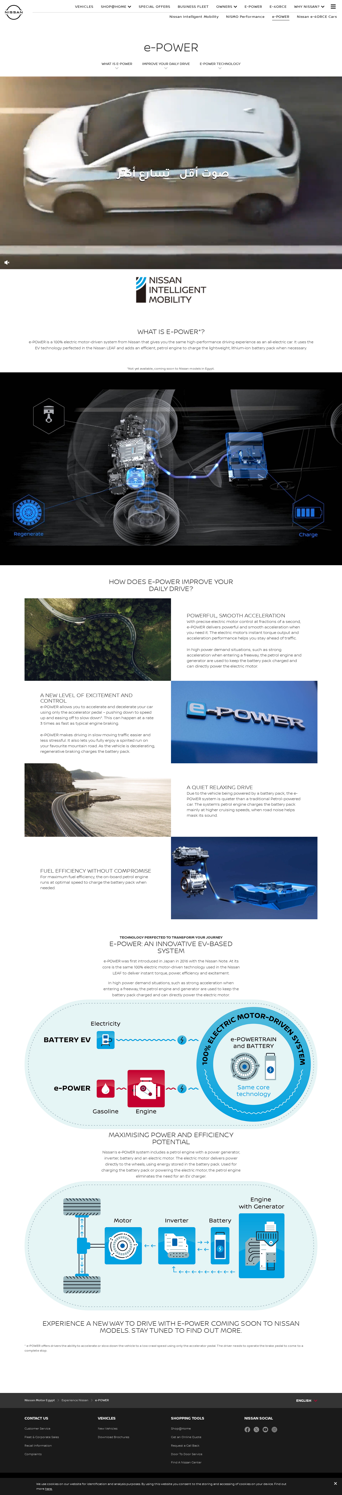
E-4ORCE (278, 7)
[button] (333, 6)
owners (224, 7)
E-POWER (253, 7)
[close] (335, 1484)
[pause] (171, 172)
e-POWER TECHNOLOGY (220, 64)
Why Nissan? (307, 7)
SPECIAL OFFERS (154, 7)
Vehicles (84, 7)
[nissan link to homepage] (14, 12)
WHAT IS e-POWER (117, 64)
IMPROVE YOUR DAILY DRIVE (166, 64)
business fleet (193, 7)
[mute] (7, 262)
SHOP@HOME (113, 7)
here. (48, 1489)
